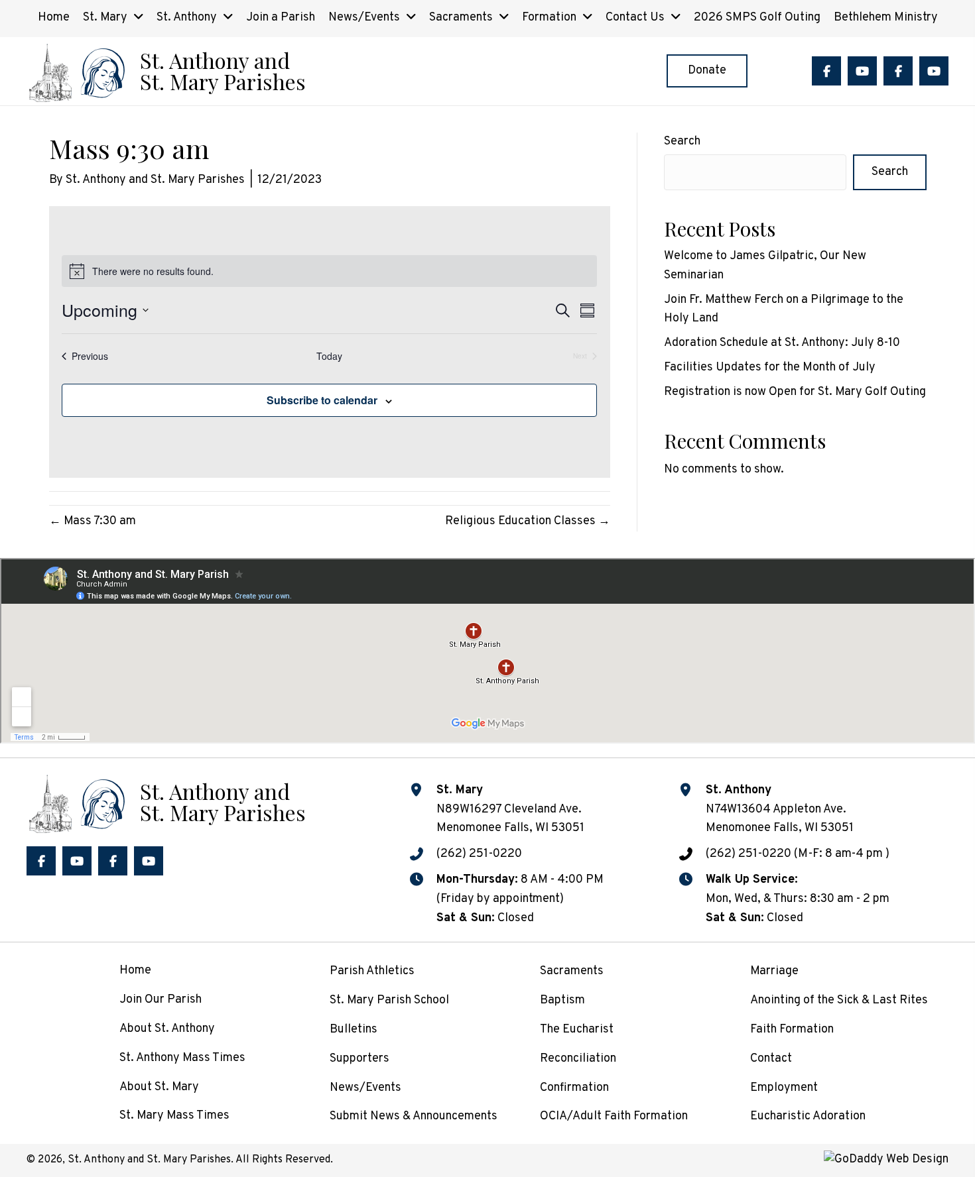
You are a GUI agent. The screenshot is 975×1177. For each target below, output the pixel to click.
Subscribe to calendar (322, 400)
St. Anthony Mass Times (182, 1058)
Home (135, 970)
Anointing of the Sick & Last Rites (839, 1000)
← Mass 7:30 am (92, 521)
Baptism (562, 1000)
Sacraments (572, 971)
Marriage (774, 971)
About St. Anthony (167, 1029)
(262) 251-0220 (479, 854)
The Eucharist (577, 1029)
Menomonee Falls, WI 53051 (780, 828)
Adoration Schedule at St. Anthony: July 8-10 (782, 343)
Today (329, 356)
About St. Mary (159, 1087)
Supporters (359, 1058)
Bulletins (353, 1029)
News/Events (365, 1087)
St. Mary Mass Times (174, 1115)
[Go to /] (166, 71)
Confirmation (574, 1087)
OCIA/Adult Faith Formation (614, 1116)
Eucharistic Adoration (808, 1116)
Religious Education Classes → (527, 521)
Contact (771, 1058)
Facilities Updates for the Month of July (770, 367)
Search (682, 141)
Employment (784, 1087)
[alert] (329, 271)
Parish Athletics (372, 971)
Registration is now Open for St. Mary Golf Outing (795, 392)
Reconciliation (578, 1058)
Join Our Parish (160, 999)
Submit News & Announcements (413, 1116)
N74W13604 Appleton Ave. (776, 809)
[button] (826, 70)
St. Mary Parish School (389, 1000)
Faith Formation (792, 1029)
